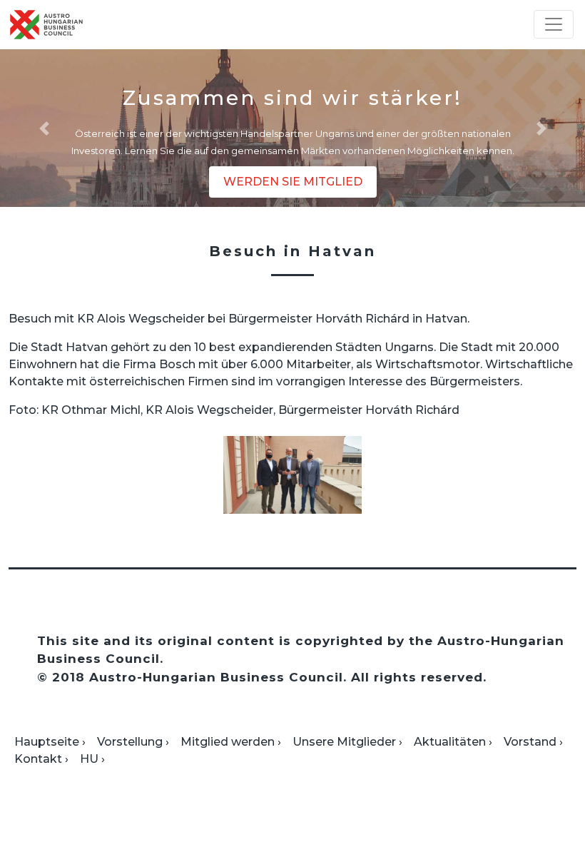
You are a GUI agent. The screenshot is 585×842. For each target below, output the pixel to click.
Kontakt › (41, 759)
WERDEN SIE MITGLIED (292, 181)
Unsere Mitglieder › (347, 742)
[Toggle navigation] (554, 24)
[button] (44, 128)
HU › (92, 759)
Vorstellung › (133, 742)
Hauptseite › (50, 742)
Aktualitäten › (453, 742)
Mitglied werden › (230, 742)
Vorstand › (533, 742)
